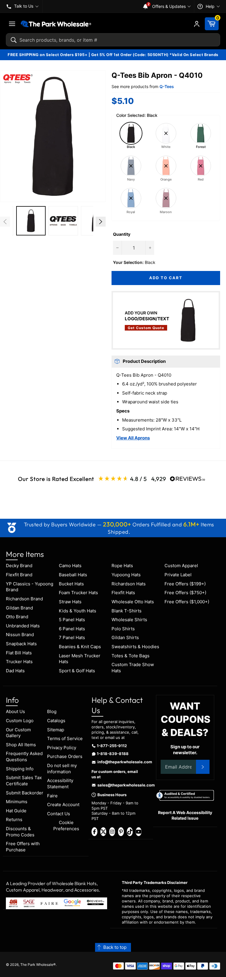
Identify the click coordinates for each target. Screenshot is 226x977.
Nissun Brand (20, 634)
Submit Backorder (24, 793)
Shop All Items (21, 744)
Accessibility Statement (60, 783)
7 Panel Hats (72, 637)
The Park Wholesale (36, 964)
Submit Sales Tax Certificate (24, 780)
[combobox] (113, 39)
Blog (51, 711)
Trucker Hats (19, 661)
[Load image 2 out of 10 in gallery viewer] (31, 220)
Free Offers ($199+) (185, 584)
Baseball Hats (73, 574)
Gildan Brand (19, 608)
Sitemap (55, 729)
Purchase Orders (64, 756)
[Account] (196, 24)
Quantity (121, 234)
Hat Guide (16, 810)
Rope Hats (122, 565)
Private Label (178, 574)
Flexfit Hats (123, 592)
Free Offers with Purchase (23, 847)
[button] (52, 136)
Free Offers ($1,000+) (186, 601)
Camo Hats (70, 565)
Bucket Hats (71, 584)
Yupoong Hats (126, 574)
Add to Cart (165, 277)
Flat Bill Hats (19, 653)
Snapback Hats (21, 643)
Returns (14, 819)
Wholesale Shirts (129, 619)
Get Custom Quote (146, 328)
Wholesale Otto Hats (133, 601)
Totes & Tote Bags (130, 655)
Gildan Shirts (125, 637)
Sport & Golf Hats (77, 670)
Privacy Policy (61, 747)
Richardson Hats (129, 584)
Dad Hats (15, 670)
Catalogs (56, 720)
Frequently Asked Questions (24, 756)
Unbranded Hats (23, 626)
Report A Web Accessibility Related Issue (185, 815)
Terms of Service (65, 738)
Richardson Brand (24, 599)
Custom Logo (20, 720)
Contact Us (58, 813)
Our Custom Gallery (18, 733)
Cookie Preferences (66, 825)
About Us (15, 711)
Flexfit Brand (19, 574)
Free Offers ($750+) (185, 592)
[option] (31, 221)
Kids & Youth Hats (77, 611)
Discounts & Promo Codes (20, 832)
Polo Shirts (123, 628)
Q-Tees (166, 86)
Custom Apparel (181, 565)
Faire (52, 796)
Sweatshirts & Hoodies (135, 646)
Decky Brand (19, 565)
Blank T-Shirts (127, 611)
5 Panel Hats (72, 619)
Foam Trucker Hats (78, 592)
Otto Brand (17, 616)
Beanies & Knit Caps (80, 646)
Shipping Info (20, 769)
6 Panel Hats (72, 628)
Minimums (16, 801)
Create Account (63, 804)
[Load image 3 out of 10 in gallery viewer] (63, 220)
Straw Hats (70, 601)
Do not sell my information (62, 768)
